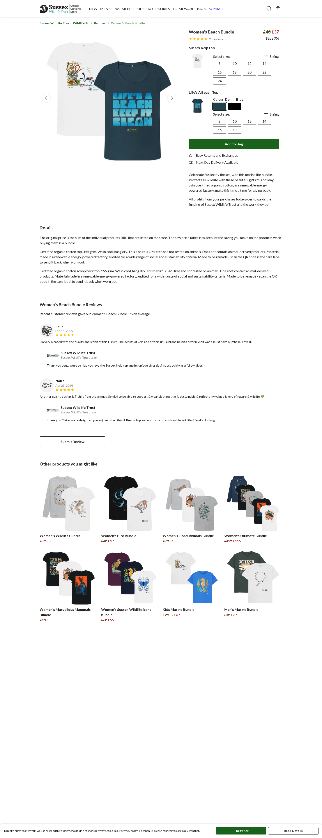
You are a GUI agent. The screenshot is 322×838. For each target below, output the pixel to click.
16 (220, 72)
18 (235, 72)
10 (235, 63)
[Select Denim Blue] (219, 106)
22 (264, 72)
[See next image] (171, 98)
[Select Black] (234, 106)
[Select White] (249, 106)
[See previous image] (46, 98)
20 (249, 72)
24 (220, 81)
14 (264, 63)
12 (249, 63)
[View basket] (278, 8)
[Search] (269, 8)
